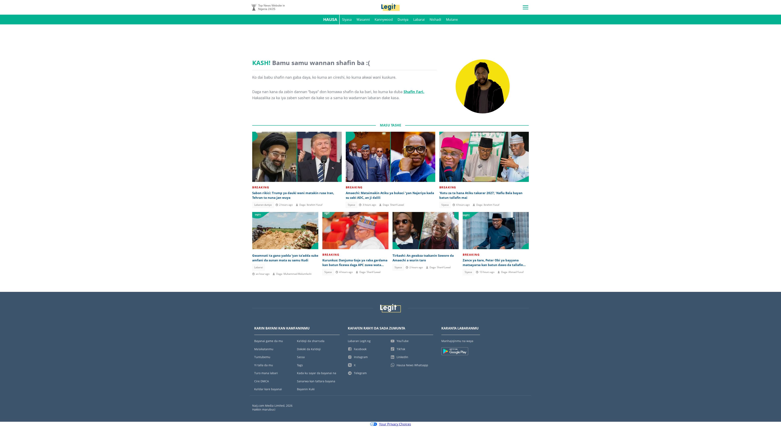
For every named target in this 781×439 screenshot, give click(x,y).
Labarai (419, 19)
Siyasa (347, 19)
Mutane (452, 19)
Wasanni (363, 19)
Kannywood (384, 19)
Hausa (330, 19)
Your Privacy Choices (395, 424)
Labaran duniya (263, 204)
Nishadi (435, 19)
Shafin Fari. (414, 91)
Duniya (403, 19)
